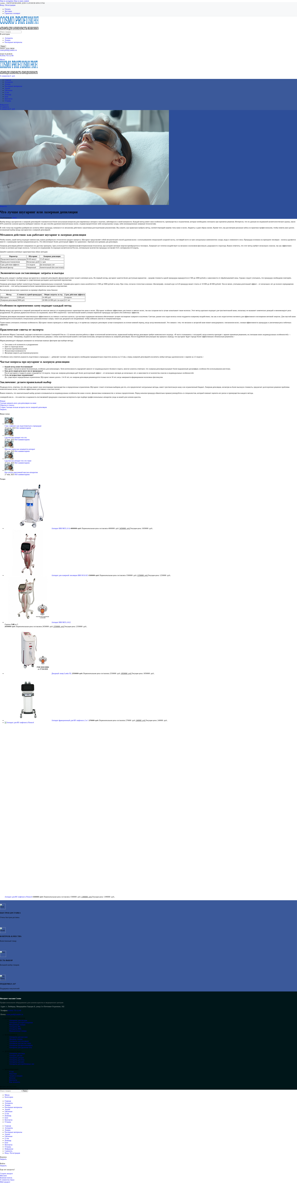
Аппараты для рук (16, 1058)
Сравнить (8, 1151)
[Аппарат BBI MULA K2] (28, 622)
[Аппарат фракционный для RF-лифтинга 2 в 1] (28, 720)
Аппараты (9, 38)
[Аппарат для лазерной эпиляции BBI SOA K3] (28, 575)
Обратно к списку (7, 405)
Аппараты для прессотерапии (21, 1023)
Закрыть (3, 409)
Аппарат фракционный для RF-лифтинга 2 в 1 (70, 720)
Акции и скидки (15, 1076)
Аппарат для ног (16, 1056)
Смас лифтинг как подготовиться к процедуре (23, 426)
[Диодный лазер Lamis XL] (28, 673)
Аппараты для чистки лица (20, 1043)
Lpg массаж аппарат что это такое (18, 461)
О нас (11, 1072)
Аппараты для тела (16, 1060)
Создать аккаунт (6, 1174)
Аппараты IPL (15, 1027)
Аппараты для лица (17, 1053)
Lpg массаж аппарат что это (16, 437)
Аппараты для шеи (16, 1062)
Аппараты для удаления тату (20, 1047)
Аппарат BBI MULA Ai (61, 528)
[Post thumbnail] (9, 424)
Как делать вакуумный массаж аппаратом (21, 472)
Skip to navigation (7, 1)
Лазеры (7, 40)
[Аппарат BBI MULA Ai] (28, 528)
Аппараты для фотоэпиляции (21, 1045)
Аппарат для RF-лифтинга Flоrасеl (18, 897)
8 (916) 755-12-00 (6, 56)
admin (14, 218)
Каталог (12, 1078)
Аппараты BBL (15, 1029)
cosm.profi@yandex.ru (8, 50)
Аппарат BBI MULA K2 (61, 622)
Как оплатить (14, 1082)
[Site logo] (14, 30)
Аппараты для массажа (18, 1037)
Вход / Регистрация (12, 1153)
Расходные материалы (13, 42)
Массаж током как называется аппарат (20, 449)
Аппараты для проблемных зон (21, 1064)
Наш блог (13, 1074)
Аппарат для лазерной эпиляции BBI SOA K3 (70, 575)
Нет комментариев (23, 428)
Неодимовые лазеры (17, 1025)
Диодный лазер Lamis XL (62, 673)
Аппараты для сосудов (18, 1020)
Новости (3, 206)
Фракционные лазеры (18, 1031)
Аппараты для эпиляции (19, 1041)
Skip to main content (21, 1)
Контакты (13, 1080)
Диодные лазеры (16, 1039)
